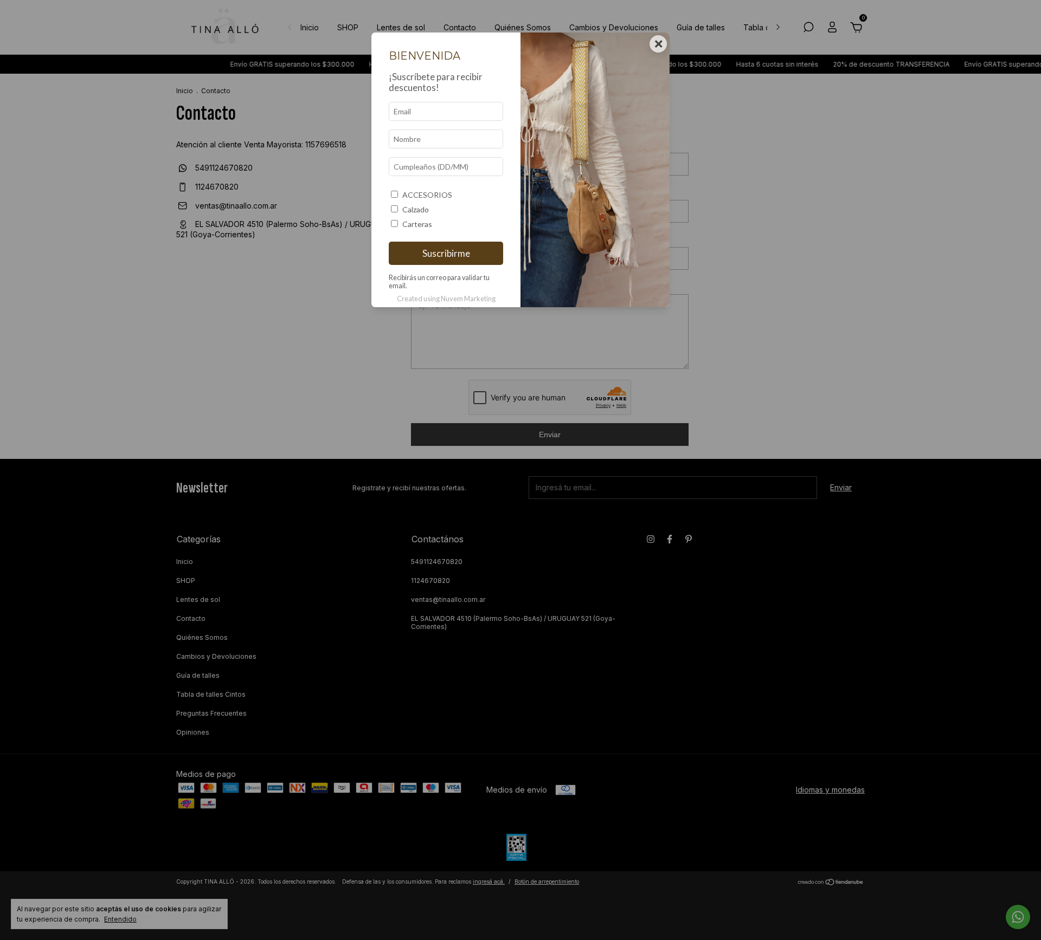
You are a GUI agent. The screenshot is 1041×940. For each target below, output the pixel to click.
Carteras (417, 224)
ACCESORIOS (427, 194)
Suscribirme (446, 253)
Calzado (415, 209)
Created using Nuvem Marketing (446, 298)
